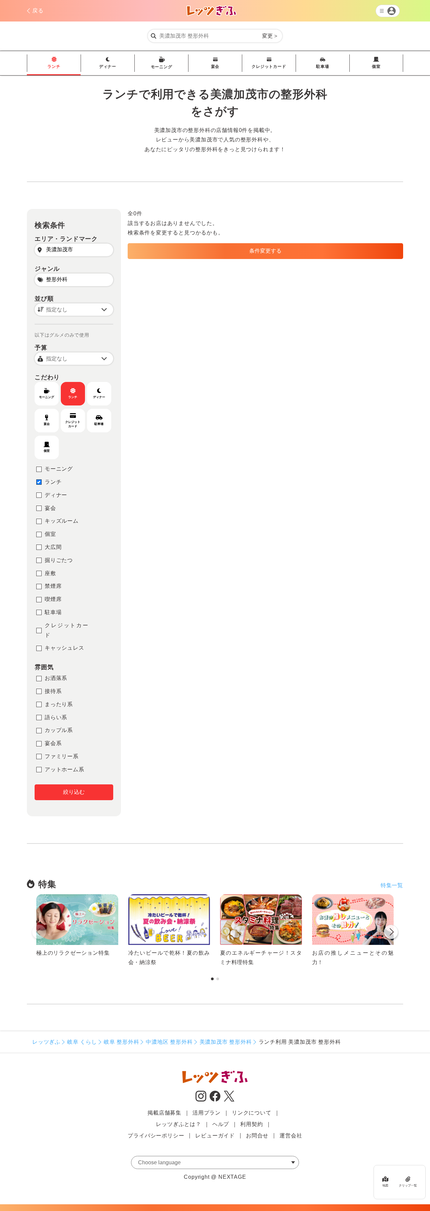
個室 (376, 66)
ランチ (53, 66)
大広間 (53, 547)
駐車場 (322, 66)
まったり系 (59, 704)
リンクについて (251, 1113)
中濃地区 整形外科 (169, 1042)
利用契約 (251, 1124)
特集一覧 (392, 885)
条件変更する (265, 251)
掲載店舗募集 (164, 1113)
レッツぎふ (46, 1042)
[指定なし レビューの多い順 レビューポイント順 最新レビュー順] (74, 309)
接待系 (53, 691)
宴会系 (53, 743)
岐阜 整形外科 (121, 1042)
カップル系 (59, 730)
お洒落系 (56, 678)
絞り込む (74, 792)
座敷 (50, 573)
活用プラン (206, 1113)
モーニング (161, 66)
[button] (391, 933)
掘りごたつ (59, 560)
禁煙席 (53, 586)
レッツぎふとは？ (178, 1124)
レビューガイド (215, 1135)
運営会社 (291, 1135)
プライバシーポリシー (156, 1135)
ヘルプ (220, 1124)
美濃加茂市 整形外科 (226, 1042)
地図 (385, 1185)
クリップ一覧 (408, 1185)
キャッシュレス (64, 648)
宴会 (215, 66)
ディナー (107, 66)
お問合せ (257, 1135)
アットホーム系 (64, 769)
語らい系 (56, 717)
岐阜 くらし (82, 1042)
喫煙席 (53, 599)
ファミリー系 (62, 756)
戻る (38, 10)
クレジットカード (269, 66)
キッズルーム (62, 521)
